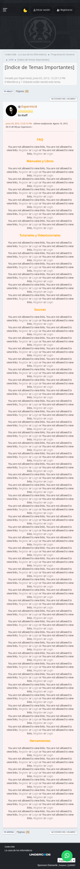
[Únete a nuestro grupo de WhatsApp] (67, 856)
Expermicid (29, 106)
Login (35, 150)
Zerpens (62, 865)
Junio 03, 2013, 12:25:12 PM (19, 123)
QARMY (71, 865)
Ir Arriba (9, 832)
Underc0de (10, 847)
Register (23, 150)
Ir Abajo (8, 91)
